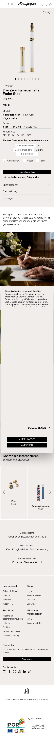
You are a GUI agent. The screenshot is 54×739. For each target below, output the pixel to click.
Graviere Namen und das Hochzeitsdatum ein (25, 139)
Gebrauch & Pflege (11, 591)
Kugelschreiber (10, 118)
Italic (43, 160)
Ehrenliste (7, 599)
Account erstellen (34, 595)
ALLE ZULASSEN (27, 439)
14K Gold (16, 126)
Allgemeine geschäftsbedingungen (13, 617)
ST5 (29, 135)
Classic (30, 160)
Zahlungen (32, 603)
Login (29, 591)
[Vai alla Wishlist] (46, 3)
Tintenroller (28, 114)
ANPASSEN (27, 445)
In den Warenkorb (27, 172)
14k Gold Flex (30, 126)
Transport (31, 599)
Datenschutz (8, 622)
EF (4, 135)
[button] (15, 79)
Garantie (6, 595)
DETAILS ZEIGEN (37, 428)
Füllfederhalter (11, 114)
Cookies (6, 627)
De (13, 4)
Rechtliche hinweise (11, 631)
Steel (6, 126)
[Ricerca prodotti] (7, 4)
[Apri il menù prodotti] (3, 4)
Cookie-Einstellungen (12, 635)
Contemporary (13, 160)
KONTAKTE (8, 603)
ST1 (22, 135)
